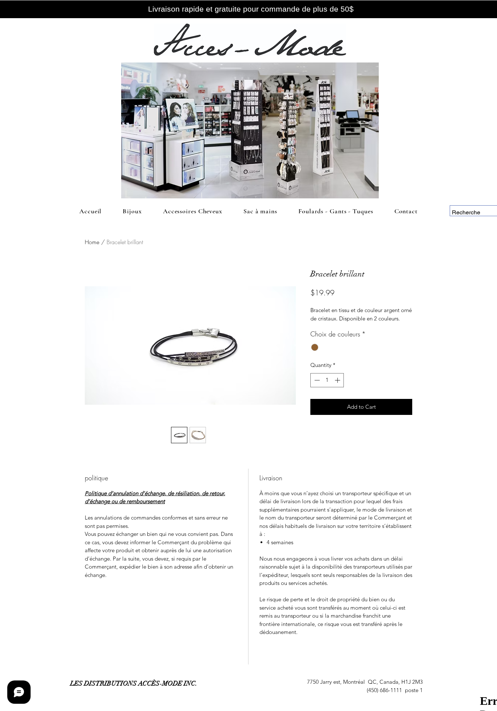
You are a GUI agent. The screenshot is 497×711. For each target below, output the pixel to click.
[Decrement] (316, 380)
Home (92, 242)
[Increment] (338, 380)
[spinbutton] (327, 380)
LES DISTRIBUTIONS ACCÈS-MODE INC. (133, 683)
